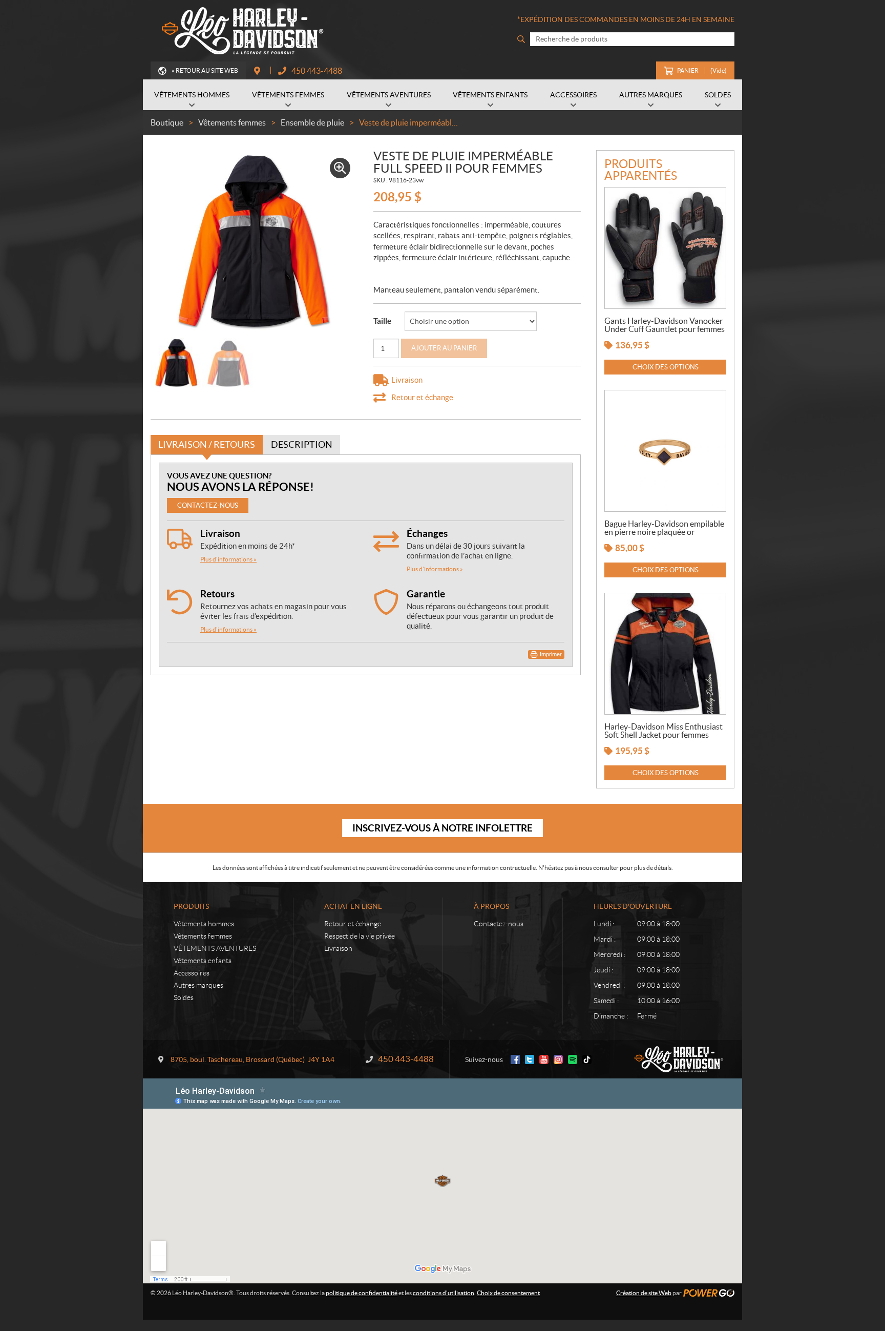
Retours (217, 593)
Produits (191, 906)
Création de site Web (643, 1293)
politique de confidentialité (361, 1293)
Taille (382, 321)
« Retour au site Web (205, 70)
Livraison (220, 533)
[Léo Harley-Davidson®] (240, 30)
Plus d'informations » (228, 559)
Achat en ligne (353, 906)
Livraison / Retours (206, 444)
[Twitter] (529, 1059)
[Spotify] (572, 1059)
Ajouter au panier (444, 348)
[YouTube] (544, 1059)
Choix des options (666, 367)
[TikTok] (587, 1059)
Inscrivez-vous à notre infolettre (442, 828)
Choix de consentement (508, 1293)
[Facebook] (515, 1059)
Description (301, 444)
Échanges (427, 533)
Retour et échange (352, 924)
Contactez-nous (498, 924)
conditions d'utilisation (443, 1293)
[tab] (207, 444)
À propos (491, 906)
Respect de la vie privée (359, 936)
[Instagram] (558, 1059)
